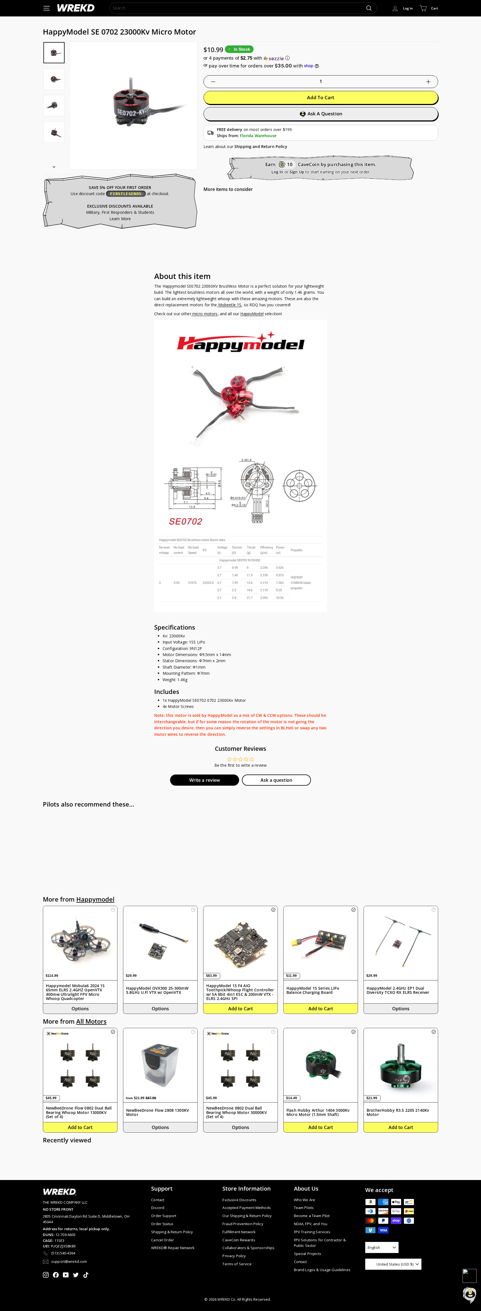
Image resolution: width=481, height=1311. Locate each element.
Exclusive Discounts (239, 1199)
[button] (320, 58)
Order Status (162, 1223)
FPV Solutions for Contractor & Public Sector (320, 1242)
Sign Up (296, 171)
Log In (277, 171)
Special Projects (307, 1253)
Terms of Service (236, 1263)
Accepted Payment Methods (246, 1207)
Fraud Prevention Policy (242, 1223)
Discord (157, 1207)
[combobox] (243, 8)
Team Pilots (304, 1207)
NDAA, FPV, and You (311, 1223)
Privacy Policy (234, 1255)
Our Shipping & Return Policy (247, 1215)
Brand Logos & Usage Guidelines (322, 1269)
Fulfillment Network (239, 1231)
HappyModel (251, 313)
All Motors (91, 1021)
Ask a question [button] (276, 780)
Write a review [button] (204, 780)
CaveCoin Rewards (238, 1239)
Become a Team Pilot (312, 1215)
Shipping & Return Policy (172, 1231)
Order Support (163, 1215)
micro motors (204, 313)
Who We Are (304, 1199)
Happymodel (95, 899)
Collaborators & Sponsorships (248, 1247)
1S (239, 304)
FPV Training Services (312, 1231)
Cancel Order (162, 1239)
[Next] (54, 165)
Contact (157, 1199)
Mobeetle (227, 304)
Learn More (120, 218)
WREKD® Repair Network (173, 1247)
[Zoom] (133, 105)
